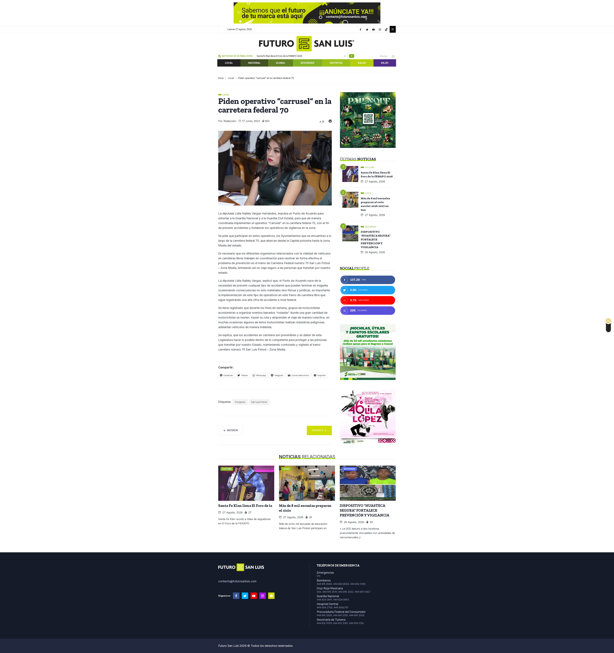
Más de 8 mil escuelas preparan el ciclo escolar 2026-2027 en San (375, 204)
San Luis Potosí (259, 402)
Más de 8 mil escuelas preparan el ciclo (305, 508)
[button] (223, 13)
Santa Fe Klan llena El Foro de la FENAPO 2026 (279, 56)
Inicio (221, 78)
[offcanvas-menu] (393, 29)
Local (229, 62)
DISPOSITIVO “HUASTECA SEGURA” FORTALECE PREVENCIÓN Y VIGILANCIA (375, 239)
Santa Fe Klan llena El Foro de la (245, 505)
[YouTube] (374, 29)
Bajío (384, 62)
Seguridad (307, 62)
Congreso (240, 402)
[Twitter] (367, 29)
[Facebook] (361, 29)
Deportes (336, 62)
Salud (362, 62)
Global (280, 62)
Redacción (230, 121)
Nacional (254, 62)
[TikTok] (387, 29)
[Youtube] (254, 596)
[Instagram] (380, 29)
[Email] (271, 596)
